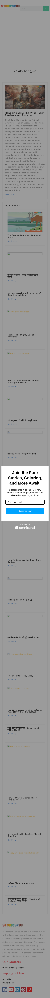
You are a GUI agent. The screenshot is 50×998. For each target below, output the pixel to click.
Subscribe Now (25, 511)
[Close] (42, 470)
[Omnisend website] (25, 526)
